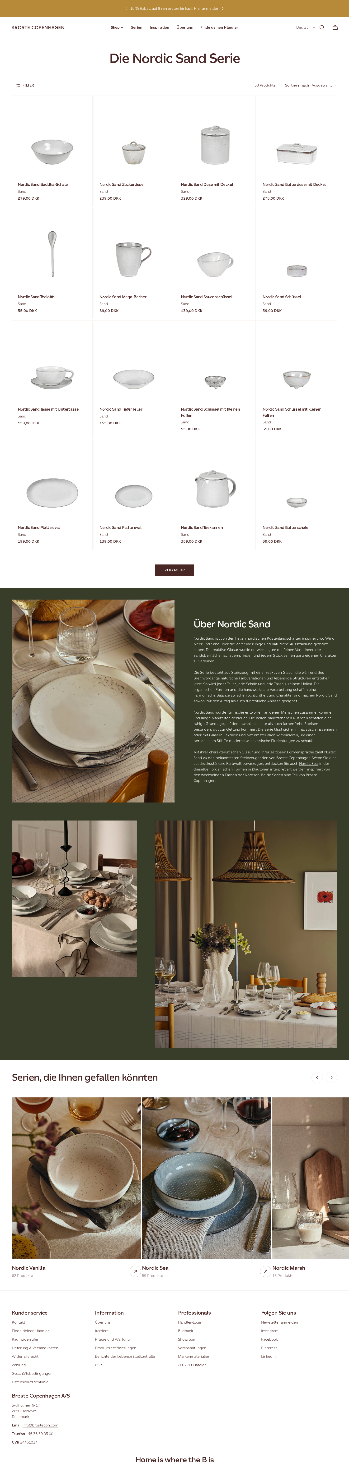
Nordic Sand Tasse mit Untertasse (48, 409)
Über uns (103, 1322)
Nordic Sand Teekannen (202, 527)
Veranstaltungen (192, 1348)
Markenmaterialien (194, 1356)
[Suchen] (322, 27)
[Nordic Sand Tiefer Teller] (134, 361)
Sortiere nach (297, 85)
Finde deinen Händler (30, 1331)
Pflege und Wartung (112, 1339)
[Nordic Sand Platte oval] (52, 479)
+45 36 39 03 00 (39, 1434)
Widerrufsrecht (25, 1356)
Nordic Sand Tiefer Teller (120, 409)
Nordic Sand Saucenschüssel (206, 297)
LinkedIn (268, 1356)
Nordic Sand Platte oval (39, 527)
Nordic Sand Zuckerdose (121, 184)
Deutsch (303, 27)
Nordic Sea (308, 763)
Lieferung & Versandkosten (35, 1348)
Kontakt (18, 1322)
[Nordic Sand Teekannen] (215, 479)
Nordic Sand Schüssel (282, 297)
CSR (98, 1365)
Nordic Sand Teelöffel (36, 297)
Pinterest (269, 1348)
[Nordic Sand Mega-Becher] (134, 248)
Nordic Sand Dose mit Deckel (207, 184)
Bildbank (185, 1331)
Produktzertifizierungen (115, 1348)
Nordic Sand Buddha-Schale (43, 184)
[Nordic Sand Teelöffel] (52, 248)
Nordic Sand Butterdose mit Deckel (294, 184)
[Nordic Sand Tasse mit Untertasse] (52, 361)
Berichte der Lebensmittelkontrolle (125, 1356)
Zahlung (19, 1365)
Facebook (269, 1339)
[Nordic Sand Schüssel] (297, 248)
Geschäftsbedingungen (32, 1373)
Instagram (269, 1331)
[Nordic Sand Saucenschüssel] (215, 248)
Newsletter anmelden (279, 1322)
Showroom (187, 1339)
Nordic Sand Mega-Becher (122, 297)
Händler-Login (190, 1322)
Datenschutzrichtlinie (30, 1382)
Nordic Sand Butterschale (285, 527)
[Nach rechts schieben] (331, 1077)
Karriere (102, 1331)
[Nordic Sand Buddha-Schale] (52, 136)
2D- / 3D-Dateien (192, 1365)
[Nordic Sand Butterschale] (297, 479)
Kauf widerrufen (25, 1339)
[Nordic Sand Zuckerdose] (134, 136)
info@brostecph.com (40, 1425)
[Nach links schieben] (317, 1077)
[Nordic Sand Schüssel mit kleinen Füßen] (215, 361)
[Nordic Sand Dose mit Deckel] (215, 136)
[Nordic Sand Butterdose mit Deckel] (297, 136)
